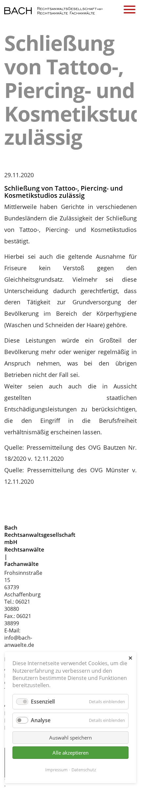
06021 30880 (17, 605)
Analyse (40, 720)
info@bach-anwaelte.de (19, 641)
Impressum (56, 770)
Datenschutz (83, 770)
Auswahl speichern (70, 737)
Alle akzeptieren (70, 752)
